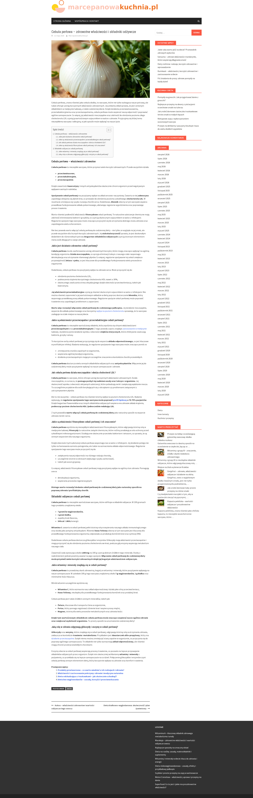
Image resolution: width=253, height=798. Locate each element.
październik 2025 (165, 194)
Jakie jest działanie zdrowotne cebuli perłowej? (75, 137)
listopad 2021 (164, 306)
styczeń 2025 (163, 230)
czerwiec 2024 (164, 234)
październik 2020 (165, 358)
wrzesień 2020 (164, 362)
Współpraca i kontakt (87, 21)
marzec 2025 (163, 222)
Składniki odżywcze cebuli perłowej (69, 148)
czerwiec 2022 (164, 278)
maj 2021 (162, 330)
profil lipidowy (120, 400)
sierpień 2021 (163, 318)
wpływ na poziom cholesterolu (110, 311)
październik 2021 (165, 310)
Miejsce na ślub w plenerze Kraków (173, 467)
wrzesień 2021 (164, 314)
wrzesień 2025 (164, 198)
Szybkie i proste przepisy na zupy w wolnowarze (176, 773)
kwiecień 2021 (164, 334)
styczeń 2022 (163, 298)
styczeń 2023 (163, 270)
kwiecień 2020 (164, 382)
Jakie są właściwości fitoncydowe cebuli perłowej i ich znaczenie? (82, 145)
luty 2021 (162, 342)
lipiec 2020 (162, 370)
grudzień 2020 (164, 350)
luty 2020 (162, 390)
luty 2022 (162, 294)
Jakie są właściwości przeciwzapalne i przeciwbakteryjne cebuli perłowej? (85, 140)
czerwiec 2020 (164, 374)
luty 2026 (162, 178)
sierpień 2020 (163, 366)
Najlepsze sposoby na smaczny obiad (171, 747)
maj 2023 (162, 254)
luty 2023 (162, 266)
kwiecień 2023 (164, 258)
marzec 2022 (163, 290)
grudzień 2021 (164, 302)
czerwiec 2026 (164, 162)
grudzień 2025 (164, 186)
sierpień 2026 (163, 154)
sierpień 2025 (163, 202)
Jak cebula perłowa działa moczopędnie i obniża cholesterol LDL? (82, 142)
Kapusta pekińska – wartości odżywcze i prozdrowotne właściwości (180, 504)
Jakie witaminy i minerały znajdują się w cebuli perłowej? (79, 151)
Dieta (69, 689)
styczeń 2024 (163, 242)
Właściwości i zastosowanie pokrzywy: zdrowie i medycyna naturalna (90, 673)
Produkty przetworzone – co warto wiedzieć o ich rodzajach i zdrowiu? (91, 670)
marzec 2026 (163, 174)
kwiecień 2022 (164, 286)
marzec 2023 (163, 262)
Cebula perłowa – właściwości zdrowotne (71, 134)
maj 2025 (162, 214)
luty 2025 (162, 226)
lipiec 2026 (162, 158)
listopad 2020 (164, 354)
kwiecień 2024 (164, 238)
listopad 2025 (164, 190)
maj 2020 (162, 378)
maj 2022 (162, 282)
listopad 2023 (164, 246)
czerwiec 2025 (164, 210)
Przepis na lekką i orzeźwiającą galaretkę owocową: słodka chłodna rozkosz (176, 437)
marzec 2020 (163, 386)
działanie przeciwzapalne (62, 638)
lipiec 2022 (162, 274)
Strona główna (62, 21)
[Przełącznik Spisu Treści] (108, 130)
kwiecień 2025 (164, 218)
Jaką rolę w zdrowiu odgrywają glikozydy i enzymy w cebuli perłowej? (83, 154)
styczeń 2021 (163, 346)
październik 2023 (165, 250)
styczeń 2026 (163, 182)
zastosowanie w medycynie (134, 328)
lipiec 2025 (162, 206)
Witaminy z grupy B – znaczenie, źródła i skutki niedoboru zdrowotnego (181, 453)
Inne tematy (163, 414)
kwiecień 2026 (164, 170)
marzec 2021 (163, 338)
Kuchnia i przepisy (166, 418)
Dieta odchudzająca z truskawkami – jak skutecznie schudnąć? (87, 676)
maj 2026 (162, 166)
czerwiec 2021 (164, 326)
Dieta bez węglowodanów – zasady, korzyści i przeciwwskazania (88, 679)
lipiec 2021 (162, 322)
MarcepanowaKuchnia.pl (78, 35)
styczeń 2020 (163, 394)
